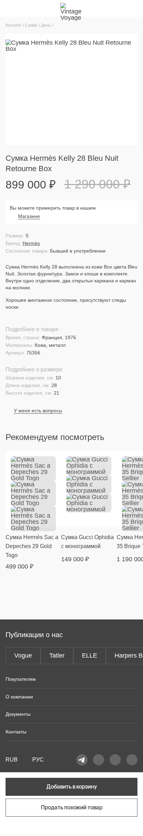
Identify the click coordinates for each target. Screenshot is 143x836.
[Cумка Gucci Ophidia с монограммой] (88, 489)
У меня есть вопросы (38, 410)
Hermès (31, 243)
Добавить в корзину (72, 786)
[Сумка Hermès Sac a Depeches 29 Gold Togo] (33, 489)
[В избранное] (52, 460)
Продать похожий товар (71, 807)
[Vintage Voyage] (71, 8)
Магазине (29, 216)
